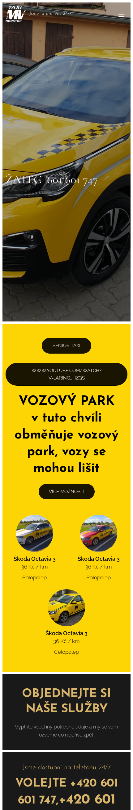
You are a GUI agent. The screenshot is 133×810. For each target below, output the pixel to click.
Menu (121, 14)
